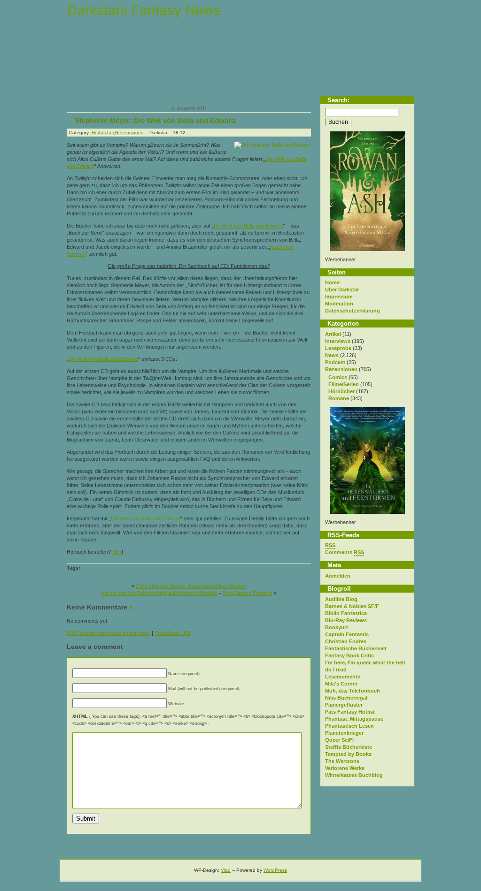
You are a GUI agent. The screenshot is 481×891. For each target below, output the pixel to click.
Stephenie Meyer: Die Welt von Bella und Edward (155, 120)
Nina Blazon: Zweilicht (247, 593)
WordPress (275, 870)
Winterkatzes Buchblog (354, 775)
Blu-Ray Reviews (346, 620)
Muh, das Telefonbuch (352, 690)
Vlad (226, 870)
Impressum (339, 296)
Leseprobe (338, 348)
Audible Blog (341, 599)
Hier (117, 552)
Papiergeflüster (344, 705)
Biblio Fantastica (346, 613)
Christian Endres (345, 641)
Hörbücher (341, 391)
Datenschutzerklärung (352, 310)
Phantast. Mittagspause (354, 719)
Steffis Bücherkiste (348, 747)
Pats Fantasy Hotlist (350, 712)
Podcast (335, 362)
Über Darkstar (342, 289)
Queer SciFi (339, 740)
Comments (344, 552)
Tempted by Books (348, 754)
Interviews (337, 341)
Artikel (333, 334)
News (332, 355)
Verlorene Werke (345, 768)
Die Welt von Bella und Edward (248, 225)
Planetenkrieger (344, 733)
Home (332, 282)
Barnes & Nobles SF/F (352, 606)
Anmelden (337, 576)
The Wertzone (342, 761)
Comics (337, 377)
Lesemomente (342, 676)
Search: (338, 100)
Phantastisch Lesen (349, 726)
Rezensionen (341, 369)
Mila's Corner (341, 683)
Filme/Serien (343, 384)
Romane (338, 398)
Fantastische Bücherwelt (356, 648)
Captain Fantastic (347, 634)
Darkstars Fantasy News (144, 10)
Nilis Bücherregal (346, 698)
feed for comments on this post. (108, 633)
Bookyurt (336, 627)
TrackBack (172, 633)
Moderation (339, 303)
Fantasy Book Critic (349, 655)
